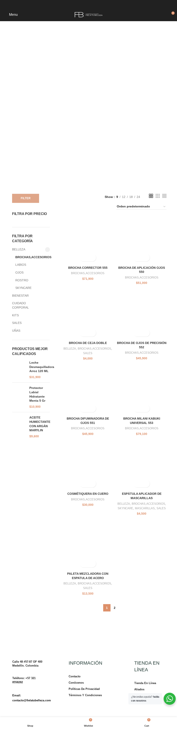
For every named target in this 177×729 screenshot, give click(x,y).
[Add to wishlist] (91, 257)
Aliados (139, 689)
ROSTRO (21, 280)
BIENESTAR (20, 295)
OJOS (19, 272)
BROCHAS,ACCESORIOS (29, 257)
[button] (84, 257)
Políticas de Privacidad (84, 689)
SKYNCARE (23, 288)
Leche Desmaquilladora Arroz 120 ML (41, 367)
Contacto (75, 676)
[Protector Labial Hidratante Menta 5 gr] (19, 397)
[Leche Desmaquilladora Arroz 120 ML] (19, 370)
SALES (17, 323)
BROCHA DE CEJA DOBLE (88, 343)
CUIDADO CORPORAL (20, 305)
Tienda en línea (145, 683)
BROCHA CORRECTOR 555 (87, 267)
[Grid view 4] (164, 196)
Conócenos (76, 682)
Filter (25, 198)
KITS (15, 315)
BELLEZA (18, 249)
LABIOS (20, 264)
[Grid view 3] (158, 196)
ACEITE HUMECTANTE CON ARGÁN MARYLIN (39, 424)
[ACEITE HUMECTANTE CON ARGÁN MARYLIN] (19, 426)
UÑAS (16, 330)
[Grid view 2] (151, 196)
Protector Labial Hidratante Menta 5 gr (37, 394)
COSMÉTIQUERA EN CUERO (87, 493)
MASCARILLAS (145, 508)
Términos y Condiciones (85, 695)
